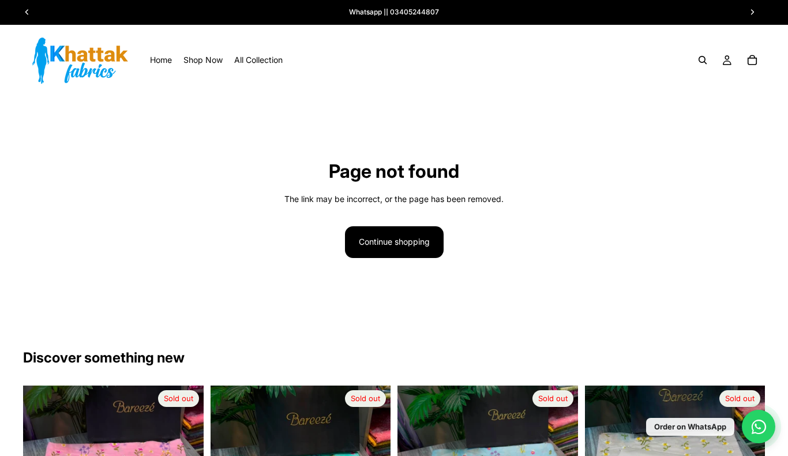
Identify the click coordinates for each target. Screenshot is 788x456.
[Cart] (752, 60)
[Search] (702, 60)
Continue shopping (394, 241)
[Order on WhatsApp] (758, 426)
